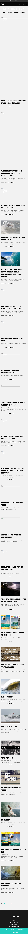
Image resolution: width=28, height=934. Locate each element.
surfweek (16, 12)
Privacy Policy (14, 924)
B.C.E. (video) (7, 697)
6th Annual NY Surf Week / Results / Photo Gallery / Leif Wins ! (12, 470)
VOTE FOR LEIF (7, 758)
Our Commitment (14, 922)
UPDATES (23, 12)
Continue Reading (9, 106)
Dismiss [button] (16, 932)
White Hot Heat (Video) (11, 726)
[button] (20, 3)
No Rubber (5, 820)
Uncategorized (6, 191)
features (9, 12)
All (4, 12)
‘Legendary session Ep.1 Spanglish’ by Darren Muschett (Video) (11, 173)
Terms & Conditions (14, 926)
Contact (14, 920)
